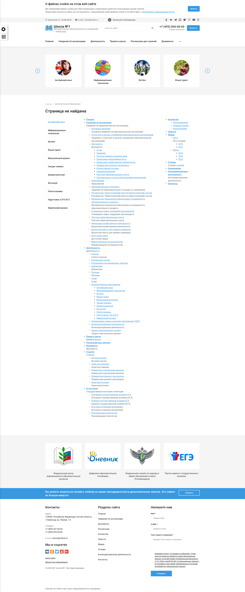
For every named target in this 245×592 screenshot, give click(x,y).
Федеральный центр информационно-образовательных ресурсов (63, 476)
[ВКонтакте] (171, 19)
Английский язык (56, 122)
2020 (180, 156)
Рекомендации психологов (104, 413)
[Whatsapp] (180, 19)
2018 (180, 144)
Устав (99, 150)
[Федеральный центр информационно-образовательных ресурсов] (63, 456)
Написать (193, 28)
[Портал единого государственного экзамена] (181, 456)
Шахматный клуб (56, 175)
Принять (193, 9)
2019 (180, 147)
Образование (97, 180)
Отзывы (172, 162)
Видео (176, 150)
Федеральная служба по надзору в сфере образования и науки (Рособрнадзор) (142, 476)
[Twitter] (184, 19)
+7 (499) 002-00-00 (54, 532)
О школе (90, 352)
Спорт (94, 278)
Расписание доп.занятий (143, 41)
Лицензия (101, 153)
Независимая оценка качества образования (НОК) (115, 321)
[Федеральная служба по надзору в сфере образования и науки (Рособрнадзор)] (142, 456)
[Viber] (189, 19)
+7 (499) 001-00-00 (54, 529)
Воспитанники (180, 128)
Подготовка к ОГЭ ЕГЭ (59, 199)
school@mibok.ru (91, 20)
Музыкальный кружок (59, 158)
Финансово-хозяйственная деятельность (116, 162)
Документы (168, 41)
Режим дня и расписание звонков (107, 370)
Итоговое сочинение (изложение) (107, 407)
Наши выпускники (100, 382)
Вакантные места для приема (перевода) (111, 229)
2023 (180, 159)
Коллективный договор (107, 168)
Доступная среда (99, 235)
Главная (49, 41)
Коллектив (173, 119)
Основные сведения (100, 128)
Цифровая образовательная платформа (103, 474)
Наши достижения (100, 364)
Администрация (180, 125)
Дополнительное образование (105, 284)
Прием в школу (118, 41)
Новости (172, 132)
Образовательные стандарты (105, 187)
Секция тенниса (55, 166)
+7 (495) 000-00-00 (172, 26)
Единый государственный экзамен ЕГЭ (110, 401)
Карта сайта (50, 558)
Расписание (103, 529)
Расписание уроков (100, 260)
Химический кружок (58, 208)
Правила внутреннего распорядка (112, 165)
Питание (95, 272)
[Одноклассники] (166, 19)
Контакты (173, 184)
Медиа (171, 135)
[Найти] (153, 28)
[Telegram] (175, 19)
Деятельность (98, 41)
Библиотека (97, 266)
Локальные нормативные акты (111, 159)
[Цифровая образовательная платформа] (103, 456)
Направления (174, 168)
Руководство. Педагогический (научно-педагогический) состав (121, 193)
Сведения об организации (72, 41)
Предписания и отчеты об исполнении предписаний (121, 177)
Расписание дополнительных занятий (109, 263)
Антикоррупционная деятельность (107, 324)
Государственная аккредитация (111, 156)
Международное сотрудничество (107, 242)
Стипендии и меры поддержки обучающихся (112, 211)
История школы (99, 358)
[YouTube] (194, 19)
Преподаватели (180, 122)
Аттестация (92, 388)
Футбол (51, 141)
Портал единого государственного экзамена (181, 474)
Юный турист (54, 150)
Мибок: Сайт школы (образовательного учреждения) (78, 589)
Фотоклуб (52, 183)
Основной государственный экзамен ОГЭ (111, 394)
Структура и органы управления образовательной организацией (122, 135)
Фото (175, 138)
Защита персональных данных (106, 330)
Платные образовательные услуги (112, 174)
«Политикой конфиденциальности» (158, 12)
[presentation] (37, 71)
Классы (95, 254)
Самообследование (105, 171)
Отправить (161, 574)
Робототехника (55, 191)
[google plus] (198, 19)
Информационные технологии (57, 132)
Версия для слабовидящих (124, 20)
